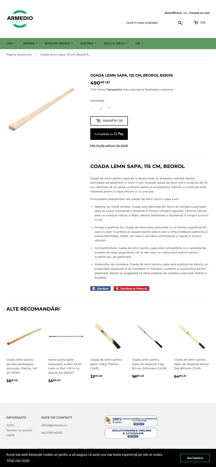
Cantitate (97, 101)
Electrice (87, 43)
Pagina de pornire (19, 54)
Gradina (29, 43)
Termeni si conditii (19, 430)
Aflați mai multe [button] (18, 460)
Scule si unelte (115, 43)
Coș (202, 22)
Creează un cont (199, 12)
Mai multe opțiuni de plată (109, 145)
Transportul (114, 89)
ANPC (10, 425)
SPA (138, 43)
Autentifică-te (173, 12)
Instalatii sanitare (58, 43)
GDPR (10, 435)
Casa (10, 43)
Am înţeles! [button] (195, 458)
